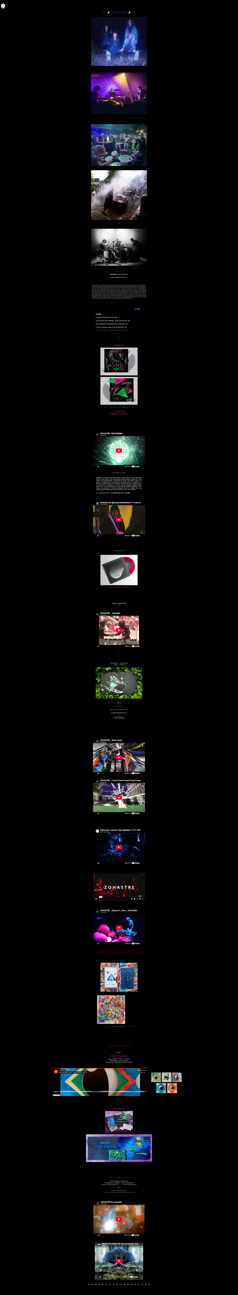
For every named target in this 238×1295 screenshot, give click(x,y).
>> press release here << (119, 713)
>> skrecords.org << (119, 717)
